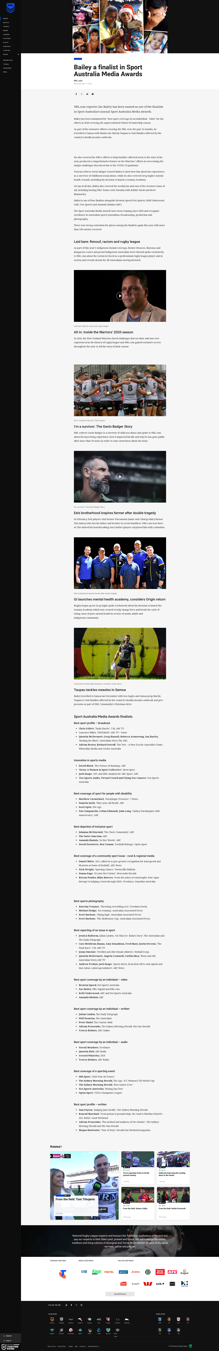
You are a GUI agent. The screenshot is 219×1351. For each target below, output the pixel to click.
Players (7, 38)
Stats (6, 42)
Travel (6, 26)
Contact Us (82, 1346)
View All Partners (120, 1294)
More (5, 54)
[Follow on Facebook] (71, 1305)
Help (76, 1346)
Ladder (6, 34)
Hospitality (7, 68)
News (5, 18)
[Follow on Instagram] (81, 1305)
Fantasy (7, 46)
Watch (6, 22)
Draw (5, 30)
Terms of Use (51, 1346)
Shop (5, 72)
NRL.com (78, 80)
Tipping (6, 50)
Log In (8, 1341)
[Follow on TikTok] (66, 1305)
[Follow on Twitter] (76, 1305)
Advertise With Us (93, 1346)
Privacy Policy (61, 1346)
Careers (70, 1346)
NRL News (78, 59)
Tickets (6, 64)
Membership (8, 60)
